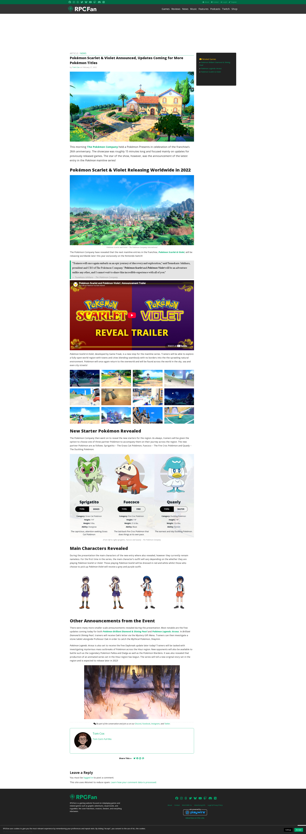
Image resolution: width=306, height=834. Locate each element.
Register (234, 2)
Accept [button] (298, 830)
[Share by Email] (143, 758)
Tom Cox (76, 67)
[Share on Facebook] (137, 758)
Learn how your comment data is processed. (134, 782)
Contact (216, 2)
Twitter (167, 723)
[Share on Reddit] (140, 758)
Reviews (175, 9)
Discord (138, 723)
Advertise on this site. (195, 818)
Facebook (146, 723)
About (207, 2)
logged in (88, 777)
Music (193, 9)
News (185, 9)
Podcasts (215, 9)
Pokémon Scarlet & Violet (171, 252)
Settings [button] (288, 830)
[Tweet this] (134, 758)
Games (166, 9)
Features (203, 9)
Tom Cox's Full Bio (102, 739)
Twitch (226, 9)
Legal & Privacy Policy (215, 805)
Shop (234, 9)
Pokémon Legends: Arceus (165, 631)
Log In (225, 2)
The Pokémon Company (102, 147)
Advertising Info (199, 805)
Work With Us (187, 805)
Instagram (155, 723)
